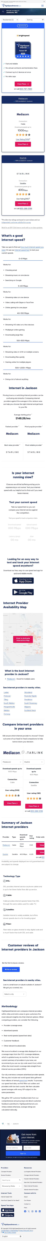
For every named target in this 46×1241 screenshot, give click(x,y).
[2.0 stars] (20, 135)
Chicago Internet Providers (31, 1175)
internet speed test (22, 250)
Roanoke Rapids (30, 696)
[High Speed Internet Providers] (11, 5)
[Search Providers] (19, 1180)
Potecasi (7, 696)
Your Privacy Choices (10, 1232)
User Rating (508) (22, 139)
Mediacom (23, 98)
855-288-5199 (26, 208)
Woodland (28, 692)
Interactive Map (23, 639)
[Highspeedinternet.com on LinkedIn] (40, 1211)
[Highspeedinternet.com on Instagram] (32, 1211)
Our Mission (27, 1200)
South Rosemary (30, 703)
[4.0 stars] (26, 135)
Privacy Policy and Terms (26, 1230)
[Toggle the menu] (42, 6)
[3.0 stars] (23, 135)
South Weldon (9, 703)
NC (8, 1124)
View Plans (21, 84)
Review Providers (6, 1175)
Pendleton (28, 700)
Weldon (7, 710)
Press (25, 1207)
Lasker (6, 692)
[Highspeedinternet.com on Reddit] (36, 1211)
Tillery (6, 700)
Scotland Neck (30, 710)
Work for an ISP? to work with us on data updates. (22, 228)
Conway (7, 714)
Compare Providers (6, 1171)
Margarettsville (9, 707)
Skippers (27, 707)
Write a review (11, 969)
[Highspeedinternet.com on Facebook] (25, 1211)
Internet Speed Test (6, 1197)
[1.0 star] (17, 135)
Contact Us (27, 1204)
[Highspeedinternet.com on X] (29, 1211)
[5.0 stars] (29, 135)
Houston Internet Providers (31, 1179)
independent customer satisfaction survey (16, 222)
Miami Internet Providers (31, 1186)
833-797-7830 (26, 89)
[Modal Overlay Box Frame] (23, 1144)
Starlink (23, 158)
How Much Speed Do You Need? (10, 1200)
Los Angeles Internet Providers (32, 1171)
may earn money (8, 1)
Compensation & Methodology (9, 1230)
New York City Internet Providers (33, 1182)
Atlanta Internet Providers (31, 1189)
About (25, 1197)
